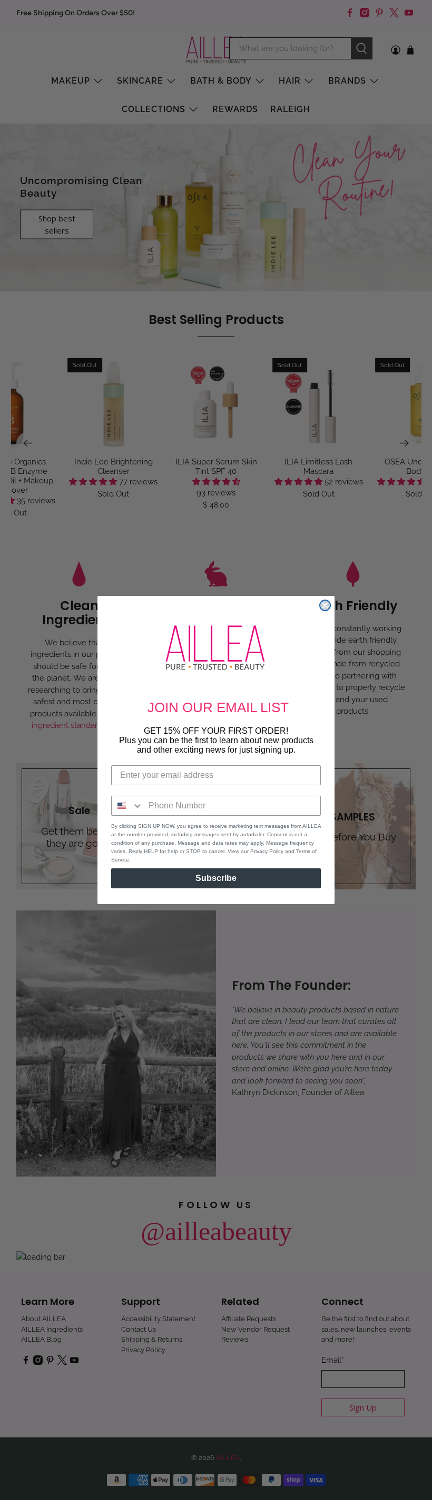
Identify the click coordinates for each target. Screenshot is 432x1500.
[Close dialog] (325, 605)
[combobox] (127, 805)
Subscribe (216, 878)
